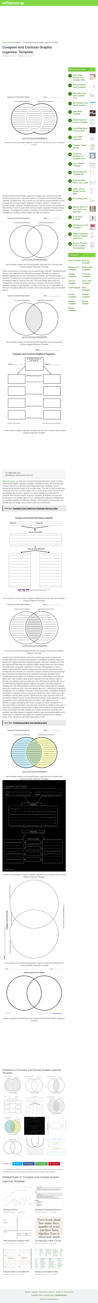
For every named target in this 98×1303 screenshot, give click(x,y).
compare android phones (47, 1172)
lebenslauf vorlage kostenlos (49, 1299)
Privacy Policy (68, 1292)
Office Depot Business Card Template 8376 (79, 77)
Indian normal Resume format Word (79, 191)
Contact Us (59, 1292)
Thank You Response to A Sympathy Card (79, 156)
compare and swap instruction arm (27, 1172)
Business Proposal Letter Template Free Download (80, 245)
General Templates (10, 56)
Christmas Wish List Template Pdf (16, 1271)
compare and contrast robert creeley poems (47, 1169)
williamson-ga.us (8, 481)
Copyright (34, 1292)
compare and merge (8, 1172)
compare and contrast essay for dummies (19, 1169)
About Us (52, 1292)
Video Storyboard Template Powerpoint (18, 1240)
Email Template (74, 288)
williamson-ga (13, 3)
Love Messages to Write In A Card (48, 1240)
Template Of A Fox (10, 1209)
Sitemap (27, 1292)
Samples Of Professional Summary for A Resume (53, 1209)
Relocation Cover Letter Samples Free (79, 95)
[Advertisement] (49, 24)
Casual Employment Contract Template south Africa (80, 236)
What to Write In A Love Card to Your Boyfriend (80, 209)
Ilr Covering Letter (80, 198)
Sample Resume (61, 1295)
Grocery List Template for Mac (46, 1271)
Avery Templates (74, 260)
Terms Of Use (43, 1292)
